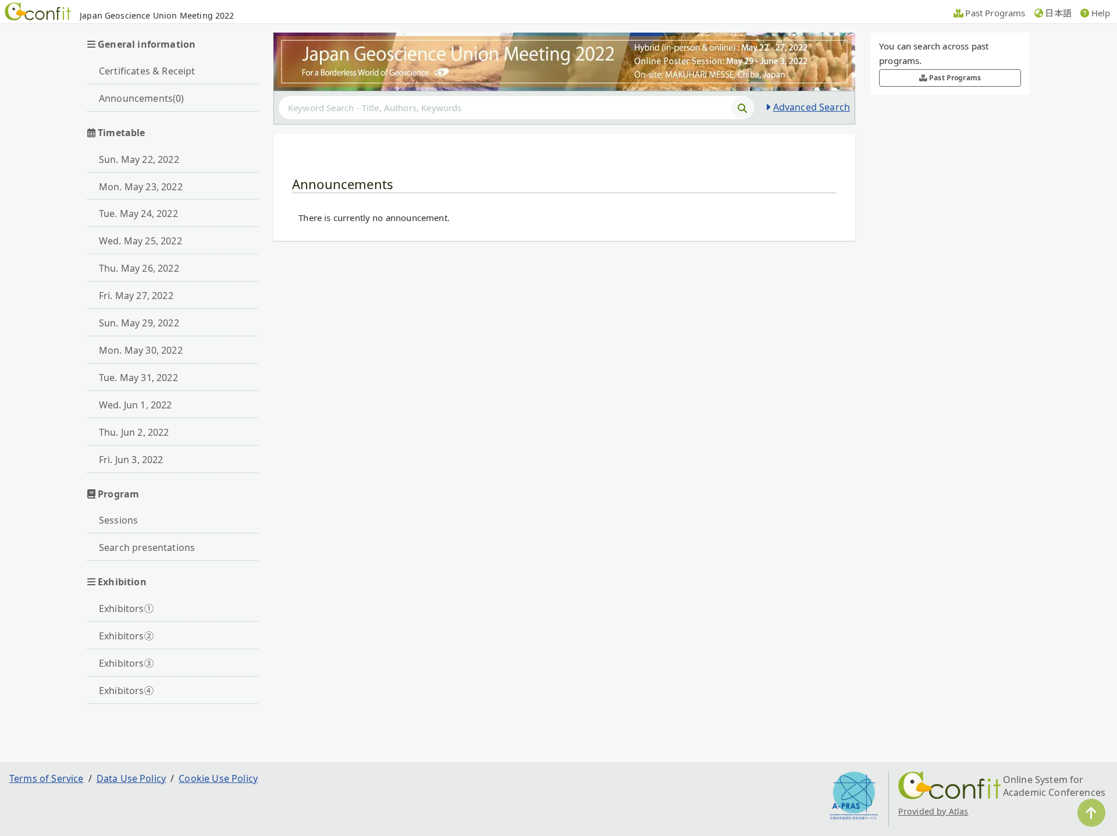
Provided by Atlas (933, 811)
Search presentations (147, 547)
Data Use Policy (131, 778)
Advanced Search (811, 107)
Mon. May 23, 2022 (141, 186)
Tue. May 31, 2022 (138, 377)
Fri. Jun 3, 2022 (131, 459)
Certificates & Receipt (147, 71)
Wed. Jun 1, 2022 (135, 405)
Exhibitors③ (126, 663)
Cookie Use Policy (218, 778)
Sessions (118, 520)
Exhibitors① (126, 608)
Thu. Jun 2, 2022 (134, 432)
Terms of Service (46, 778)
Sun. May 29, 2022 (139, 322)
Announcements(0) (141, 98)
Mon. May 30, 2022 (141, 350)
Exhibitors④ (126, 690)
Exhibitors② (126, 635)
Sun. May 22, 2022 (139, 159)
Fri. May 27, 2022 (136, 295)
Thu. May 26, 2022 (139, 268)
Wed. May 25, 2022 (140, 240)
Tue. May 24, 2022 (138, 213)
